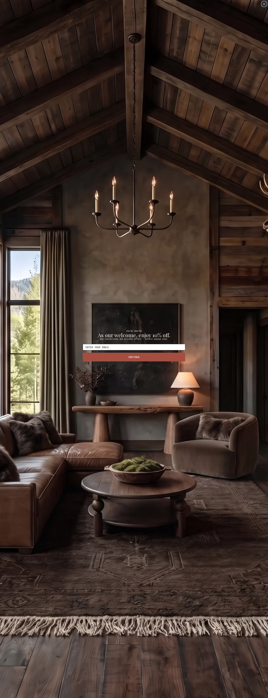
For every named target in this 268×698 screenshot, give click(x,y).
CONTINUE (134, 357)
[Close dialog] (264, 4)
